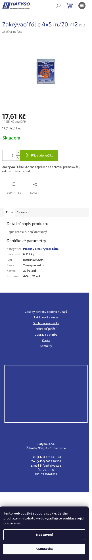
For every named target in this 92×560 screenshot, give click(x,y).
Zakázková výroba (46, 317)
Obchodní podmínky (46, 323)
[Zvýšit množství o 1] (18, 152)
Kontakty (46, 346)
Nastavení (44, 534)
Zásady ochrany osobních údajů (46, 312)
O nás (46, 340)
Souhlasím (44, 549)
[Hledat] (58, 5)
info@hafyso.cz (50, 466)
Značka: (12, 32)
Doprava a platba (46, 335)
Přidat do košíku (42, 155)
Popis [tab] (10, 212)
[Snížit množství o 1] (18, 158)
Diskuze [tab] (22, 212)
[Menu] (81, 5)
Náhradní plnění (46, 329)
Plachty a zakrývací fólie (41, 249)
